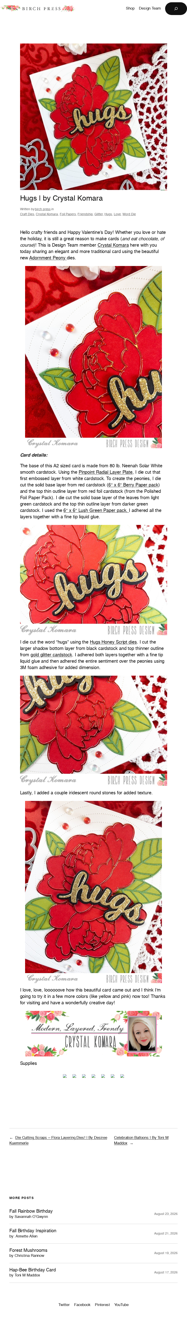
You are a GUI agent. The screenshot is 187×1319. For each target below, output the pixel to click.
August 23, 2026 (166, 1214)
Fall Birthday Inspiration (32, 1233)
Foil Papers (68, 214)
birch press (43, 209)
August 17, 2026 (166, 1272)
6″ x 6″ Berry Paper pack (133, 485)
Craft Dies (27, 214)
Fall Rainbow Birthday (31, 1214)
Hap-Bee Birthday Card (32, 1272)
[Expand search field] (176, 8)
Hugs (108, 214)
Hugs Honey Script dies (113, 642)
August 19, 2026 (166, 1253)
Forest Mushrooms (28, 1253)
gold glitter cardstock (51, 655)
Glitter (98, 214)
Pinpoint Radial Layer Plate (105, 472)
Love (117, 214)
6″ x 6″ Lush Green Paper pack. (96, 511)
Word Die (129, 214)
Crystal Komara (47, 214)
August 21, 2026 (166, 1233)
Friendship (85, 214)
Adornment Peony (48, 258)
